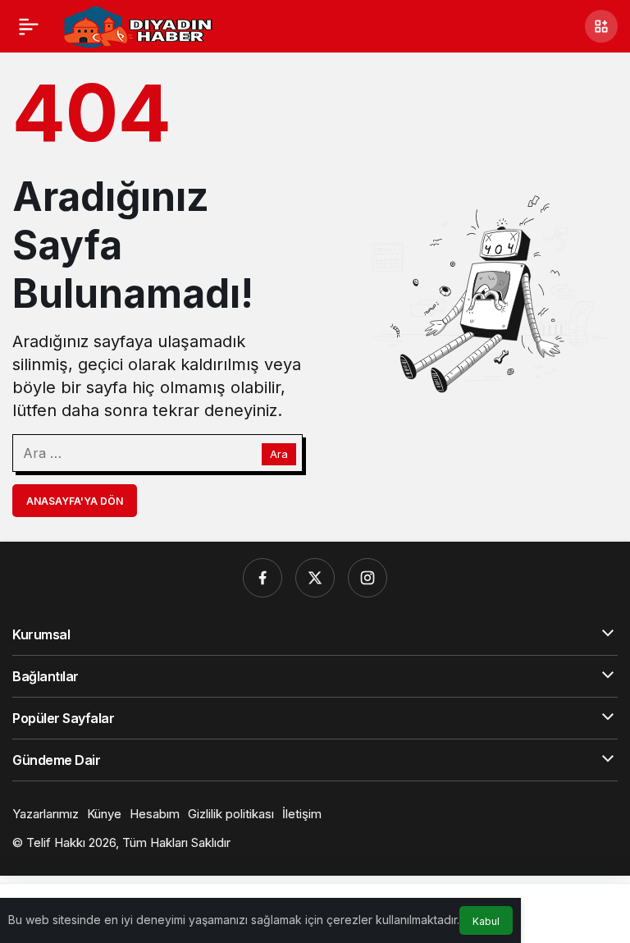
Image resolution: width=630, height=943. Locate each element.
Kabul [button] (486, 921)
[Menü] (28, 26)
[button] (601, 26)
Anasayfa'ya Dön (74, 501)
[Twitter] (315, 577)
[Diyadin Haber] (137, 24)
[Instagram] (367, 577)
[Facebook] (262, 577)
